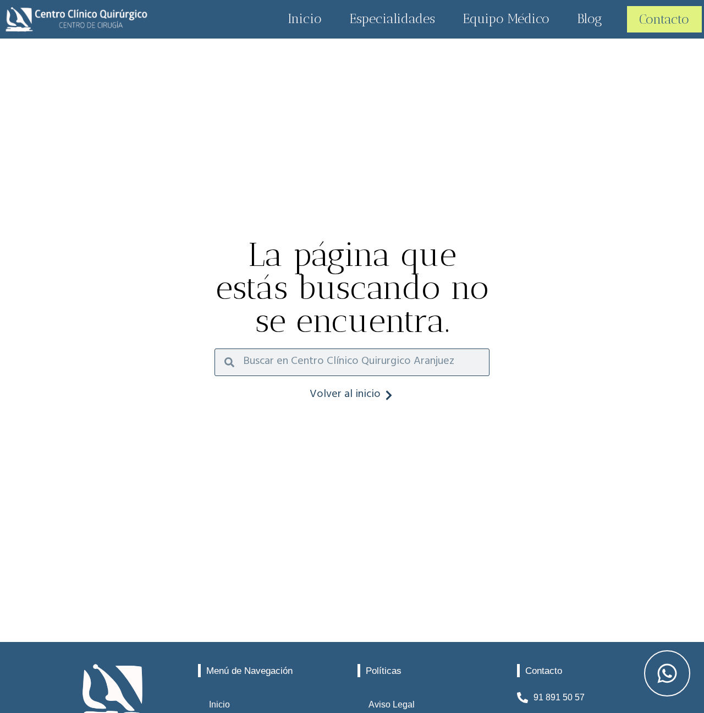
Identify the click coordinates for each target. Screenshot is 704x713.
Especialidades (392, 18)
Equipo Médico (506, 18)
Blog (589, 18)
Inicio (305, 18)
